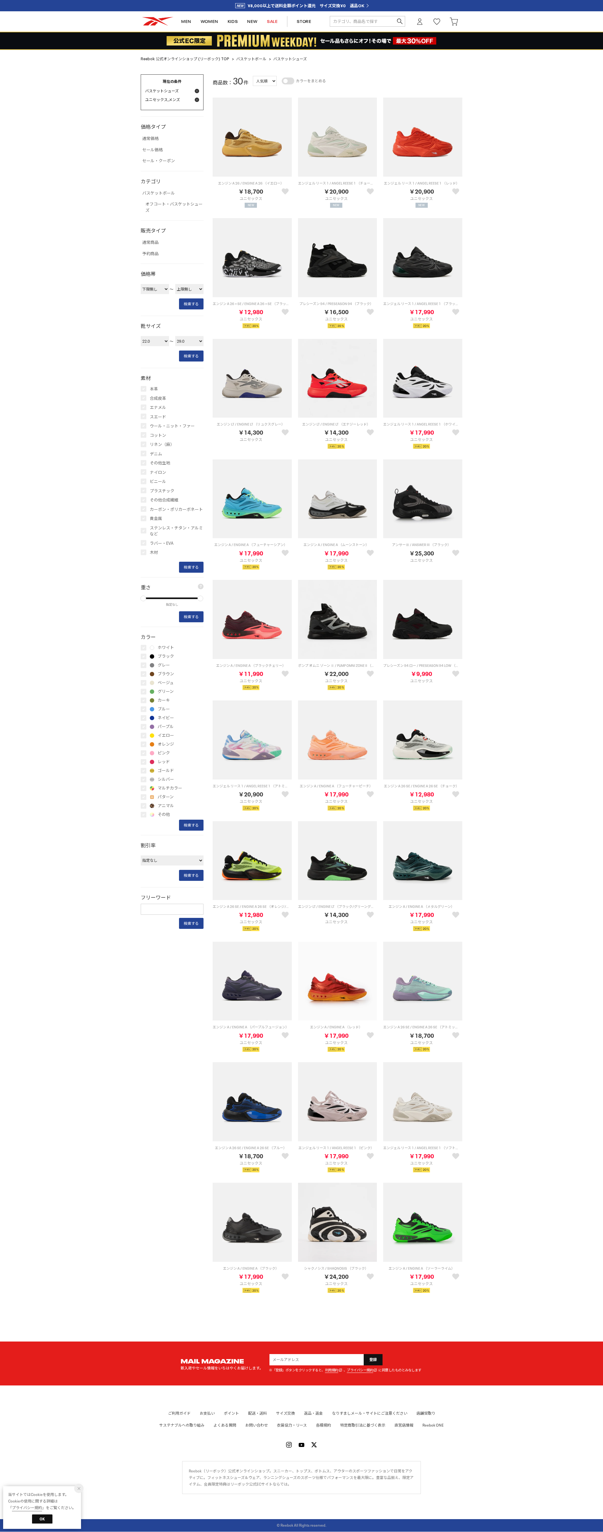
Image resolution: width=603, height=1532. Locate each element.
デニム (156, 454)
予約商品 (150, 254)
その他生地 (160, 463)
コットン (158, 435)
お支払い (207, 1413)
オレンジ (166, 744)
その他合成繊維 (164, 500)
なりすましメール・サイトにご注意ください (369, 1413)
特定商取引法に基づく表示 (362, 1425)
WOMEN (209, 21)
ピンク (164, 753)
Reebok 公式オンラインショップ (157, 21)
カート (453, 21)
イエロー (166, 735)
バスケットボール (251, 58)
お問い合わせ (256, 1425)
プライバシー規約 (360, 1370)
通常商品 (150, 242)
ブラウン (166, 674)
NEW (252, 21)
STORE (304, 21)
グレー (164, 665)
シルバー (166, 779)
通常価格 (150, 139)
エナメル (158, 407)
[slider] (143, 598)
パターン (166, 797)
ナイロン (158, 472)
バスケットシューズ (290, 58)
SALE (272, 21)
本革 (154, 389)
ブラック (166, 656)
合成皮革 (158, 398)
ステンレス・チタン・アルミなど (176, 531)
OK (42, 1519)
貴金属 (156, 518)
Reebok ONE (433, 1425)
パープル (166, 727)
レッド (164, 762)
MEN (186, 21)
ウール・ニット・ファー (172, 426)
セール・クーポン (158, 161)
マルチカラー (170, 788)
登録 (373, 1359)
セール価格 (152, 150)
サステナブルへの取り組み (181, 1425)
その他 (164, 815)
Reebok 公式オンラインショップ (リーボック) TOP (185, 58)
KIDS (233, 21)
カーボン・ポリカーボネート (176, 509)
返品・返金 (313, 1413)
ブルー (164, 709)
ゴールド (166, 771)
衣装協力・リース (292, 1425)
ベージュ (166, 683)
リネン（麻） (162, 444)
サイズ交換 (285, 1413)
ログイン (419, 21)
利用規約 (331, 1370)
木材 (154, 552)
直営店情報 (403, 1425)
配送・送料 (257, 1413)
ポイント (231, 1413)
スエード (158, 416)
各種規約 (323, 1425)
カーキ (164, 700)
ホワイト (166, 648)
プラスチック (162, 491)
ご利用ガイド (179, 1413)
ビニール (158, 481)
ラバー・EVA (161, 543)
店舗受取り (425, 1413)
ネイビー (166, 718)
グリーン (166, 691)
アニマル (166, 806)
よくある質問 (225, 1425)
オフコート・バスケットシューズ (174, 207)
